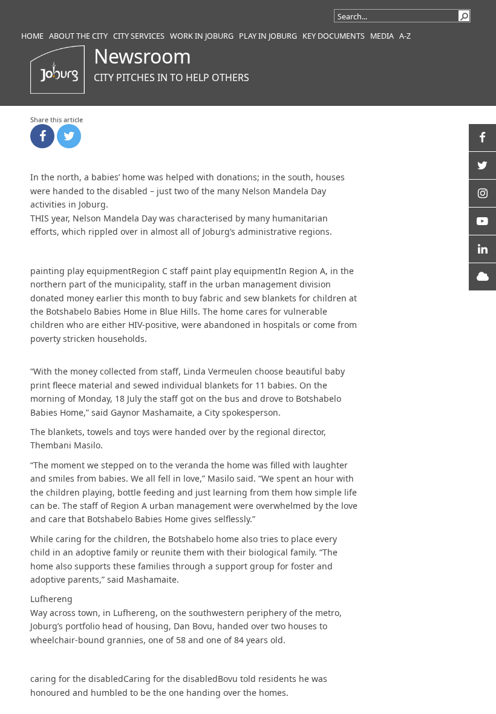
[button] (464, 16)
